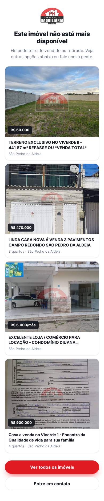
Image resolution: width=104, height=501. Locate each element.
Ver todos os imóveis (52, 467)
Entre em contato (52, 483)
